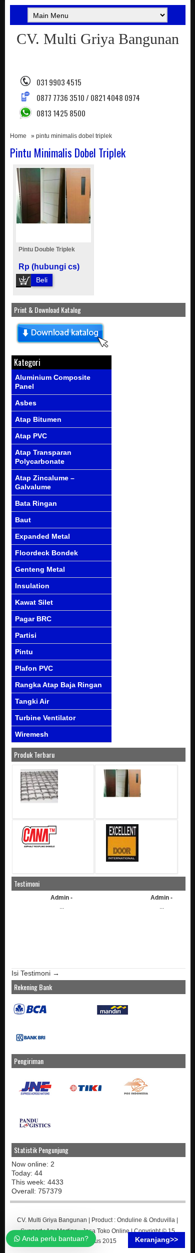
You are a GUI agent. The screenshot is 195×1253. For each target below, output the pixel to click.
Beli (42, 280)
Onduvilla (162, 1220)
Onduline (129, 1220)
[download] (62, 348)
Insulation (32, 586)
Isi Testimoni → (36, 973)
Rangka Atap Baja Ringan (58, 685)
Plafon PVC (34, 668)
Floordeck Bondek (46, 553)
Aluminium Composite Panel (52, 381)
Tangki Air (32, 701)
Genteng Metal (40, 569)
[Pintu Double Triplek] (122, 795)
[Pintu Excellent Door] (122, 859)
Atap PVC (31, 436)
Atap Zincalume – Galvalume (44, 482)
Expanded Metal (42, 536)
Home (18, 135)
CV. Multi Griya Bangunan (97, 38)
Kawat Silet (34, 602)
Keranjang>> (156, 1240)
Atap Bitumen (38, 419)
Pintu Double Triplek (46, 249)
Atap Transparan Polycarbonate (43, 456)
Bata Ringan (36, 503)
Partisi (25, 635)
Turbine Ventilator (45, 718)
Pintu (24, 652)
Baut (23, 520)
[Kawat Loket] (39, 801)
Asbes (25, 403)
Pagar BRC (33, 619)
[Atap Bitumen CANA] (39, 847)
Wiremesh (31, 734)
